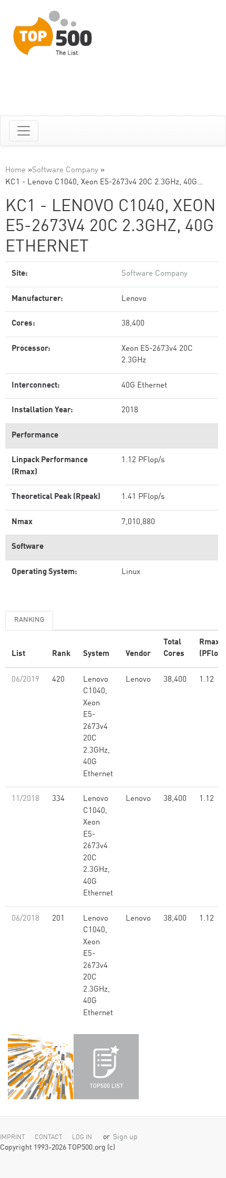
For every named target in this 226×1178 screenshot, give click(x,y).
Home (15, 170)
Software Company (65, 170)
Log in (82, 1137)
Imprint (12, 1137)
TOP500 (40, 1066)
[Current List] (106, 1066)
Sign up (125, 1137)
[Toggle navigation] (23, 130)
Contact (49, 1137)
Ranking (29, 620)
